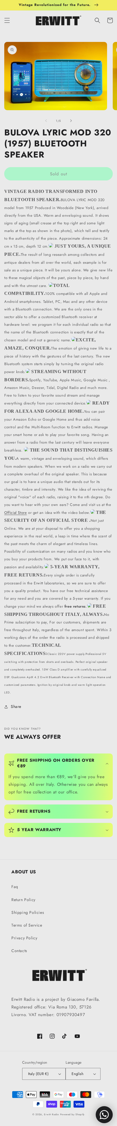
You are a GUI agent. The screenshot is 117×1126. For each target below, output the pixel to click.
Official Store (15, 512)
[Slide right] (71, 120)
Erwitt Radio (51, 1114)
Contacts (19, 950)
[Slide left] (46, 120)
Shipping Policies (27, 912)
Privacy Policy (24, 938)
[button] (7, 20)
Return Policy (23, 899)
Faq (14, 886)
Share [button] (16, 706)
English (77, 1073)
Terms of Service (26, 925)
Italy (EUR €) (38, 1073)
